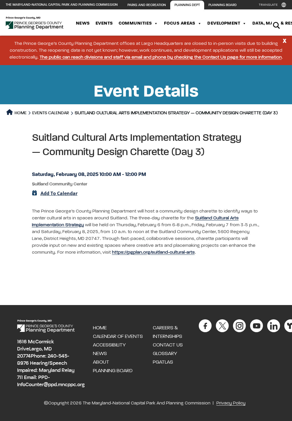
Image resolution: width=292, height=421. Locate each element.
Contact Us (168, 345)
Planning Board (222, 5)
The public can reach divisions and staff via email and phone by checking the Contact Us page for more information (161, 57)
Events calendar (50, 113)
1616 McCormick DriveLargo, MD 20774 (35, 349)
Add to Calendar (59, 193)
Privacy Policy (231, 403)
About (101, 362)
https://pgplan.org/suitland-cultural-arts (153, 252)
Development (223, 23)
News (83, 23)
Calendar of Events (118, 336)
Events (104, 23)
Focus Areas (179, 23)
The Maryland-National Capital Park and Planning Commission (62, 5)
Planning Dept (187, 5)
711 (20, 377)
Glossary (165, 353)
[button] (146, 150)
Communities (135, 23)
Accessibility (109, 345)
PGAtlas (163, 362)
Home (20, 113)
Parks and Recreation (146, 5)
